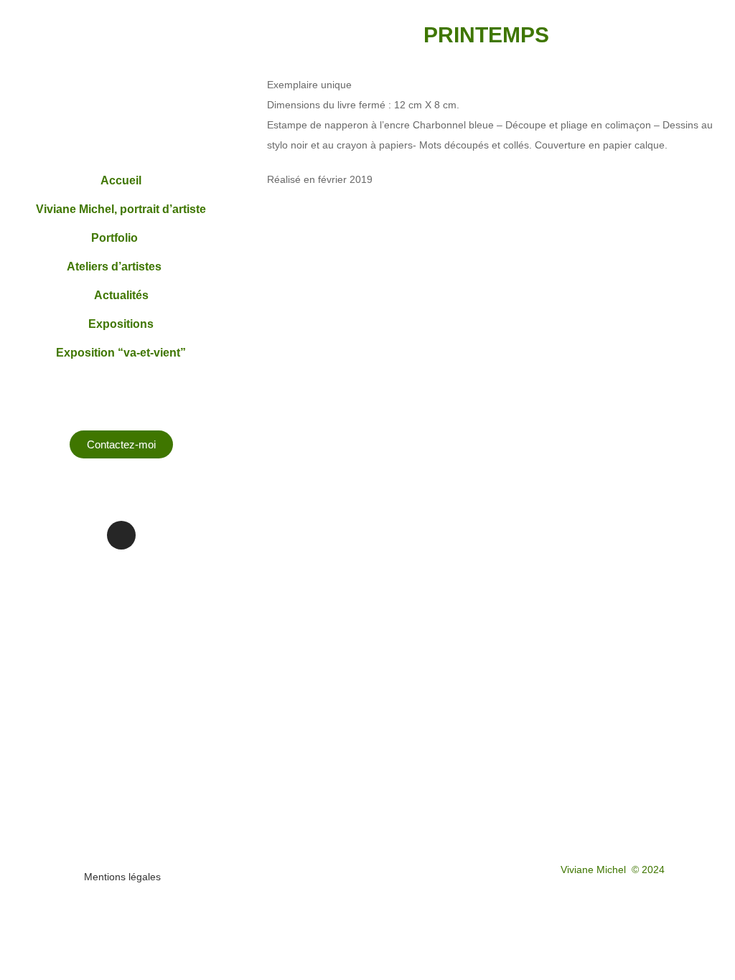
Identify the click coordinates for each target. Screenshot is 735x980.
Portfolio (114, 238)
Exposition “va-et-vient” (121, 353)
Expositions (121, 324)
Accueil (120, 180)
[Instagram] (121, 535)
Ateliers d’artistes (114, 266)
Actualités (121, 295)
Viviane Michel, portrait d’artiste (121, 209)
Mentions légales (122, 876)
